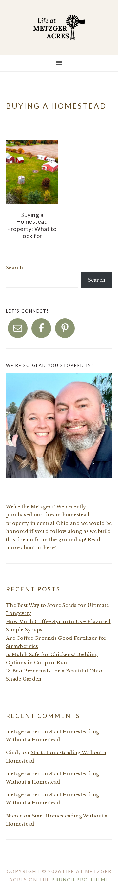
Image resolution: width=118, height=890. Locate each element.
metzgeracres (23, 732)
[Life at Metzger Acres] (59, 35)
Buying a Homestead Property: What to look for (32, 225)
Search (14, 268)
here (49, 548)
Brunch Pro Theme (80, 879)
